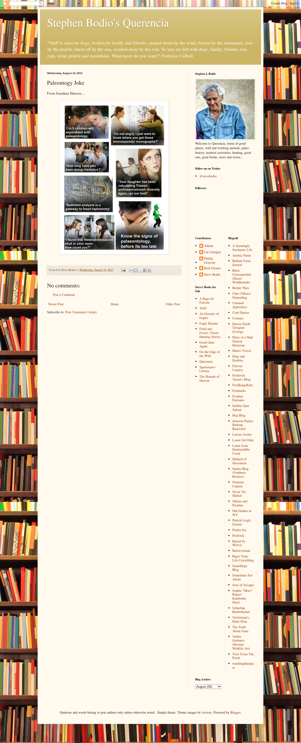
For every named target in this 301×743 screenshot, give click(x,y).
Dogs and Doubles (238, 358)
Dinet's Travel (241, 350)
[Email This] (131, 270)
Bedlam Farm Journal (241, 262)
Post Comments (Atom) (81, 312)
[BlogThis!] (136, 270)
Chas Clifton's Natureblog (241, 295)
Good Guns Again (206, 344)
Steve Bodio (212, 275)
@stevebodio (208, 176)
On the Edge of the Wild (209, 354)
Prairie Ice (239, 530)
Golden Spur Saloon (240, 407)
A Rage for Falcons (206, 300)
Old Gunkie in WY (241, 513)
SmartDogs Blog (239, 568)
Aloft (202, 308)
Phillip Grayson (209, 261)
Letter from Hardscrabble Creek (241, 449)
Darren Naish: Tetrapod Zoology (241, 328)
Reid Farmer (212, 268)
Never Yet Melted (239, 493)
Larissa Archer (242, 434)
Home (115, 304)
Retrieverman (241, 550)
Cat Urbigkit (212, 252)
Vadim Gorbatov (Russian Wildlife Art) (241, 642)
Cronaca (237, 318)
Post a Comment (64, 294)
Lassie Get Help (242, 440)
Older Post (173, 304)
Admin (208, 246)
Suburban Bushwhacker (241, 610)
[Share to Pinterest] (149, 270)
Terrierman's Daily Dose (240, 619)
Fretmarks (239, 390)
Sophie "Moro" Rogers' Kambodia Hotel (242, 596)
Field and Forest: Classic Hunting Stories (209, 332)
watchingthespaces (243, 665)
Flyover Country (237, 368)
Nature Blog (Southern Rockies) (240, 472)
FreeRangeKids (242, 385)
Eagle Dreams (208, 323)
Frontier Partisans (238, 398)
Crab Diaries (240, 312)
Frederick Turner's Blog (241, 377)
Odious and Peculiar (239, 503)
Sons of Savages (243, 585)
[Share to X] (140, 270)
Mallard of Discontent (239, 461)
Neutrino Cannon (238, 484)
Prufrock (238, 535)
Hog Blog (238, 415)
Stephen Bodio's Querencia (108, 22)
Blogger (235, 712)
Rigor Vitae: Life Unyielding (243, 558)
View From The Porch (243, 656)
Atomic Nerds (241, 255)
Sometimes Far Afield (242, 577)
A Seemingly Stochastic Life (242, 247)
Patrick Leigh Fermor (241, 522)
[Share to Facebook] (145, 270)
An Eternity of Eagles (209, 315)
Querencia (206, 361)
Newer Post (55, 304)
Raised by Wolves (238, 543)
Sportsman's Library (207, 369)
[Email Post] (123, 270)
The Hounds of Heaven (209, 378)
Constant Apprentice (239, 305)
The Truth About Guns (240, 629)
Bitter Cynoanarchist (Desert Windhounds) (241, 276)
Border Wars (240, 288)
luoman (207, 712)
